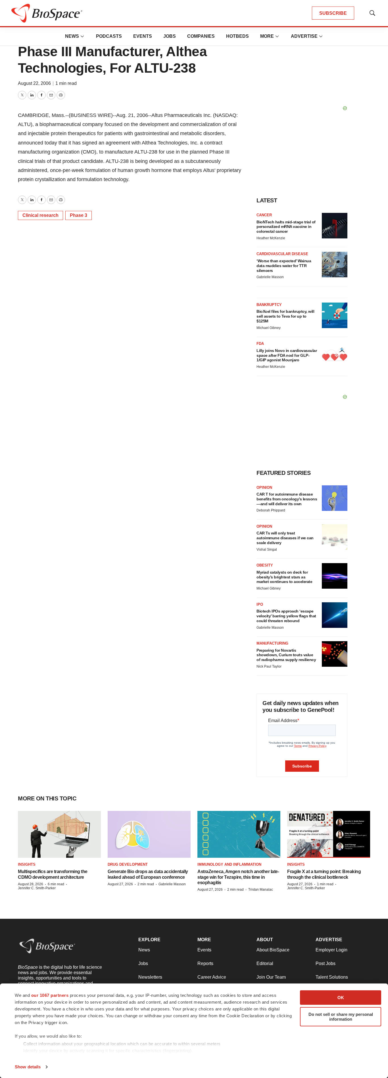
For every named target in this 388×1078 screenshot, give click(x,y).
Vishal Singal (266, 549)
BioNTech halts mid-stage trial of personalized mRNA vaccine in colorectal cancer (286, 227)
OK (340, 997)
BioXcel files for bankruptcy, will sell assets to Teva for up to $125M (285, 316)
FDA (260, 343)
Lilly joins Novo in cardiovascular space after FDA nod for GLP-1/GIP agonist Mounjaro (286, 355)
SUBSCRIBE (333, 13)
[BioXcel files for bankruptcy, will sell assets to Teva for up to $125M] (334, 315)
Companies (201, 36)
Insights (27, 864)
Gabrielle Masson (270, 277)
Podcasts (109, 36)
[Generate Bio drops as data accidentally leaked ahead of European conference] (149, 834)
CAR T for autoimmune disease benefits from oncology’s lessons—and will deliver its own (286, 499)
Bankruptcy (269, 305)
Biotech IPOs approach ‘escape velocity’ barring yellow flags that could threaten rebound (286, 616)
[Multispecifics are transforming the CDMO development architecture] (59, 834)
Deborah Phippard (270, 510)
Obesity (264, 565)
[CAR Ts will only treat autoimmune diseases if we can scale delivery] (334, 537)
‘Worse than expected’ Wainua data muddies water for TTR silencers (283, 266)
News (72, 36)
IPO (259, 604)
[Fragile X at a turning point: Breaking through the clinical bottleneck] (328, 834)
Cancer (264, 215)
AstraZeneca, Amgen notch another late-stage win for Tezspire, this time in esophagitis (238, 877)
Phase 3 (78, 215)
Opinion (264, 487)
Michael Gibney (268, 328)
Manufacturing (272, 643)
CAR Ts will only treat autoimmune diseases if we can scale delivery (285, 538)
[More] (82, 36)
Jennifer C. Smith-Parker (37, 888)
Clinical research (40, 215)
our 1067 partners (50, 995)
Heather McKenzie (270, 238)
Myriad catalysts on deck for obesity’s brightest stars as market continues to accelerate (284, 577)
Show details (28, 1066)
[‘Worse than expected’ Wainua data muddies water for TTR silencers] (334, 264)
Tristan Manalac (260, 890)
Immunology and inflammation (229, 864)
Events (142, 36)
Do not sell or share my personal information (340, 1017)
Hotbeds (237, 36)
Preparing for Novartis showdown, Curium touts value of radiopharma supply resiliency (286, 655)
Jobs (169, 36)
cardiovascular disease (282, 254)
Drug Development (128, 864)
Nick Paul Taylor (268, 666)
